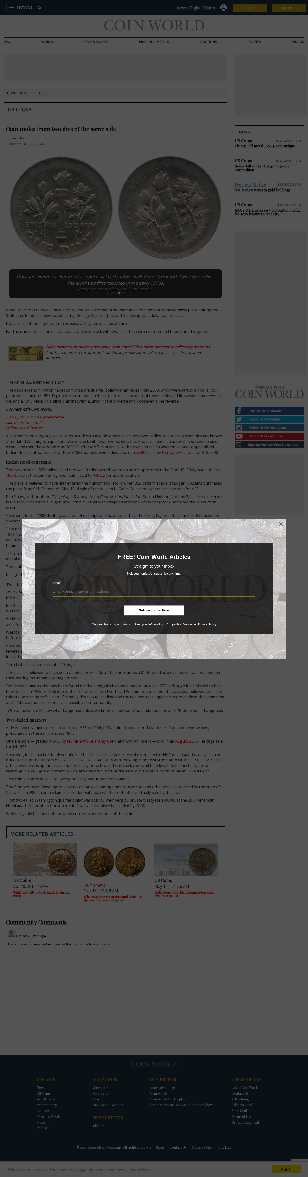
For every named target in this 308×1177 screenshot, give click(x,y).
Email (57, 583)
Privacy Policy (207, 624)
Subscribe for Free (154, 610)
